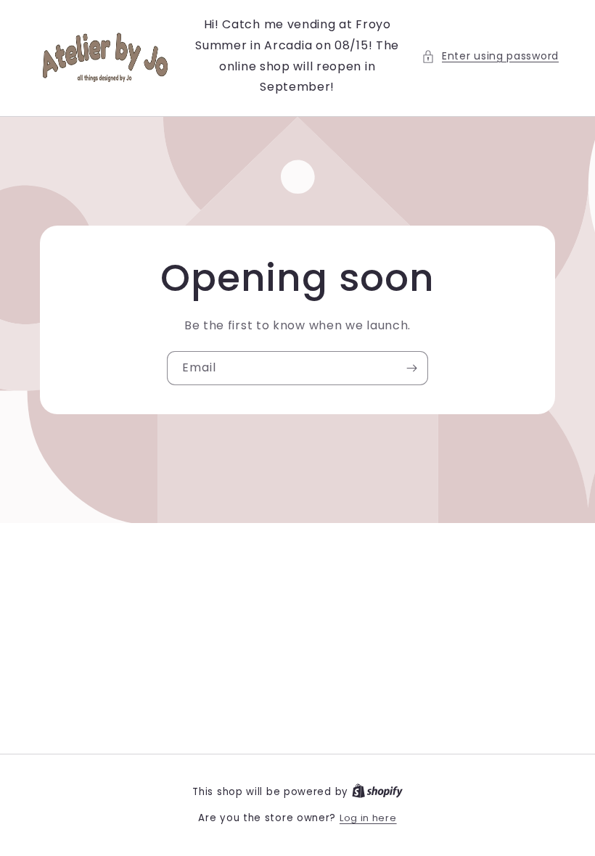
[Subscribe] (411, 368)
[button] (490, 56)
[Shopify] (377, 792)
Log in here (368, 818)
